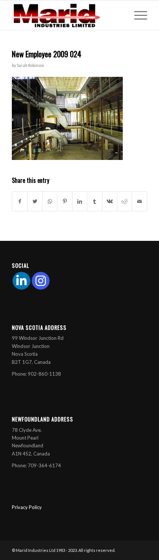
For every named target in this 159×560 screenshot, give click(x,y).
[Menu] (137, 15)
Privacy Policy (27, 507)
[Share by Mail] (139, 201)
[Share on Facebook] (19, 201)
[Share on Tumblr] (94, 201)
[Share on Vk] (109, 201)
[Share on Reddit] (124, 201)
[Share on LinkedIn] (79, 201)
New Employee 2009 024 (46, 53)
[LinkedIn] (21, 281)
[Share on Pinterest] (64, 201)
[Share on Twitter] (35, 201)
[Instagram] (41, 281)
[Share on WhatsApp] (50, 201)
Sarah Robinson (30, 65)
